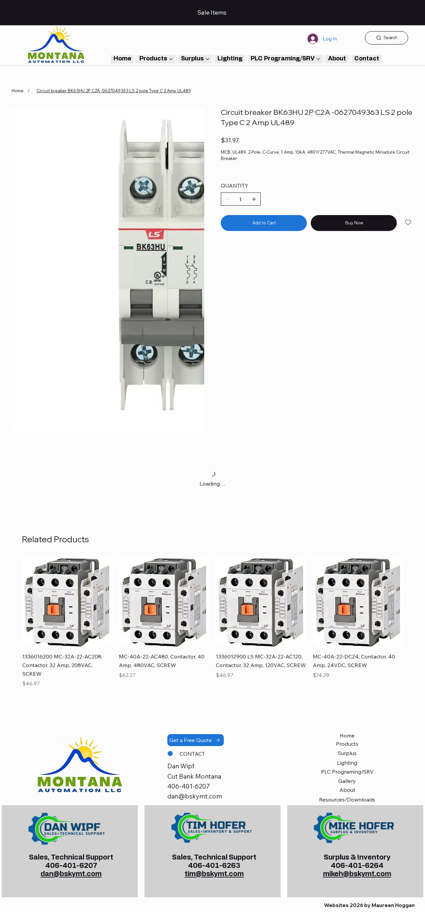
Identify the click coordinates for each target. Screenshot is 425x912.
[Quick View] (67, 602)
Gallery (347, 781)
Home (347, 735)
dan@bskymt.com (194, 796)
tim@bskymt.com (214, 874)
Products (347, 743)
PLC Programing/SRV (347, 771)
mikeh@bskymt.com (357, 874)
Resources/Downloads (347, 799)
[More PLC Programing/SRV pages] (318, 59)
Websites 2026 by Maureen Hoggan (369, 905)
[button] (366, 59)
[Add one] (254, 199)
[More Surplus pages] (207, 59)
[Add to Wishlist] (408, 222)
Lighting (347, 762)
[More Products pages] (171, 59)
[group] (213, 627)
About (347, 790)
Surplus (347, 753)
